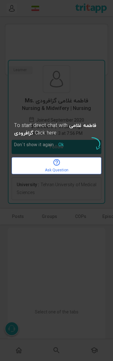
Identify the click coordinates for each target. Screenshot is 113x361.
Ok (61, 145)
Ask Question (56, 170)
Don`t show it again (34, 145)
